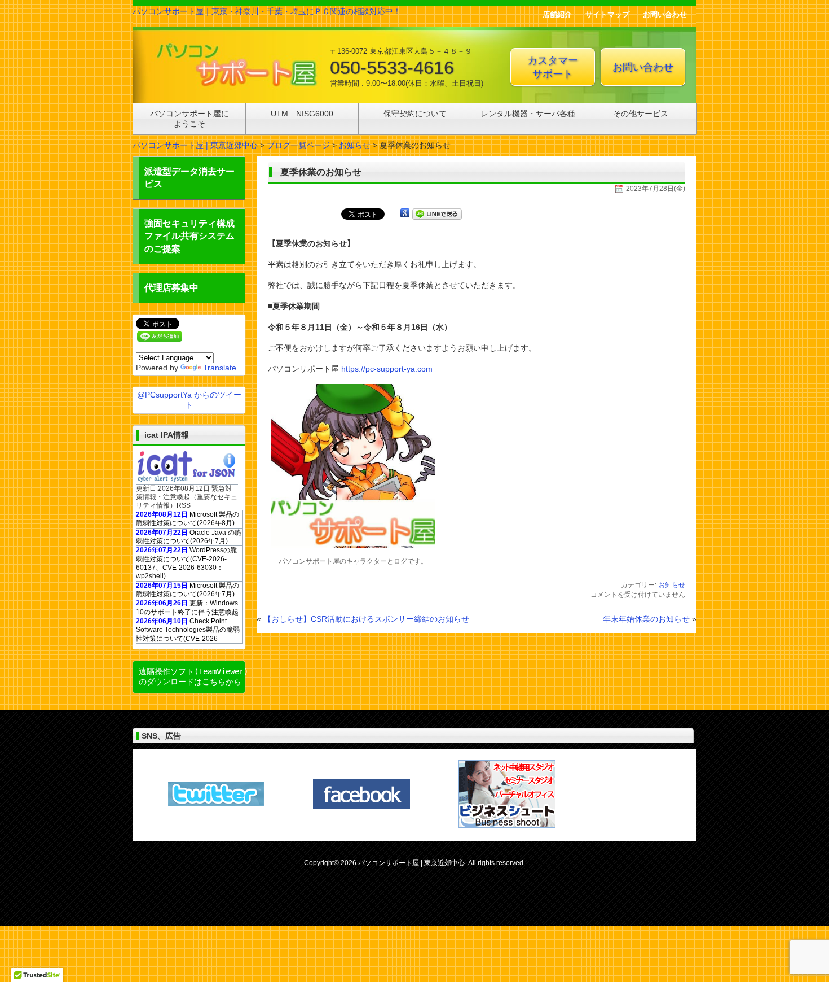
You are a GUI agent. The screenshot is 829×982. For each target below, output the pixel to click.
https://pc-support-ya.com (387, 368)
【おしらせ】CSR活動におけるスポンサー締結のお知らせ (366, 618)
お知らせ (355, 145)
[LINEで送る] (437, 213)
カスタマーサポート (552, 67)
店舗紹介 (557, 13)
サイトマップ (607, 13)
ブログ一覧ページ (298, 145)
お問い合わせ (665, 13)
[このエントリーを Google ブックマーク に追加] (404, 213)
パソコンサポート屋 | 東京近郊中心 (195, 145)
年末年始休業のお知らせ (646, 618)
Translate (219, 367)
